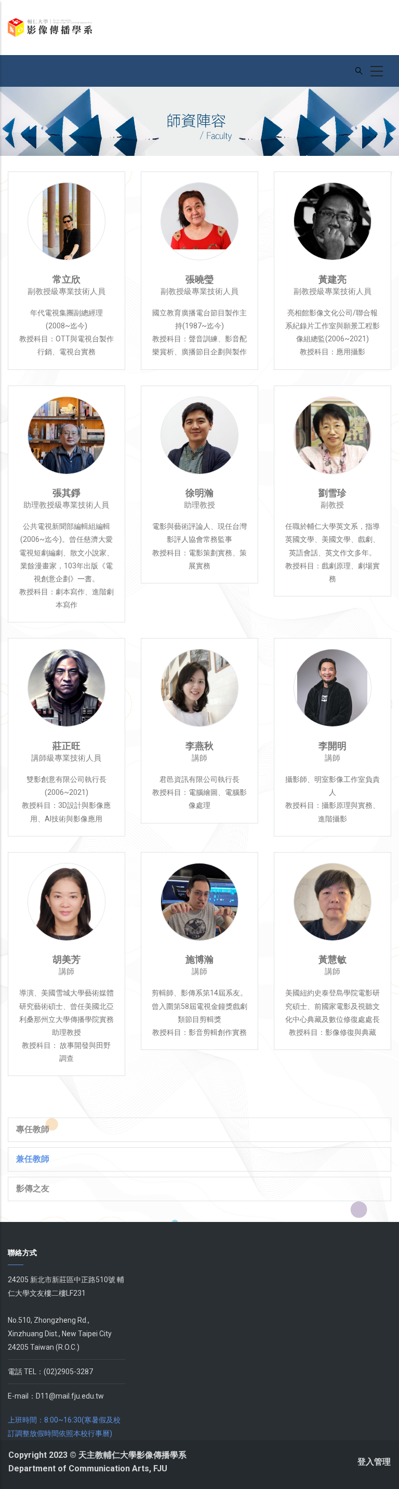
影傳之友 (32, 1188)
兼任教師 (32, 1159)
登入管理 (374, 1462)
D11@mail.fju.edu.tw (70, 1396)
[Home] (50, 27)
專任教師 (32, 1129)
